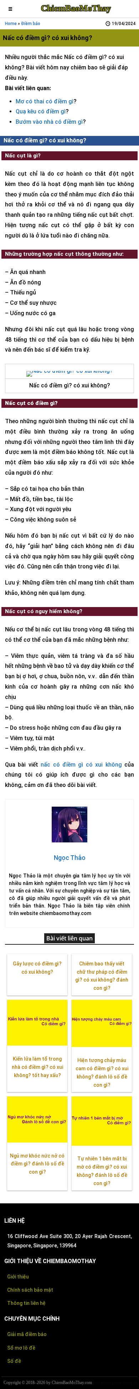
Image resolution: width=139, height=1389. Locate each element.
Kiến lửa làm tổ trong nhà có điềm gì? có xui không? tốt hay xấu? (37, 1067)
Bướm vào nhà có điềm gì (49, 121)
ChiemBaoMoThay (76, 8)
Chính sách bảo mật (30, 1290)
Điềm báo (30, 23)
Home (11, 23)
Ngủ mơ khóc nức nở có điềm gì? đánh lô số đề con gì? (37, 1164)
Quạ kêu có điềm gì (41, 111)
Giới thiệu (18, 1277)
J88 (136, 1383)
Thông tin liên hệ (26, 1303)
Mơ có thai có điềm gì (44, 101)
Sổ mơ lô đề (21, 1348)
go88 (96, 1383)
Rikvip (106, 1383)
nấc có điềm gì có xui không (81, 764)
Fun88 (117, 1383)
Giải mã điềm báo (27, 1334)
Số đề (14, 1361)
